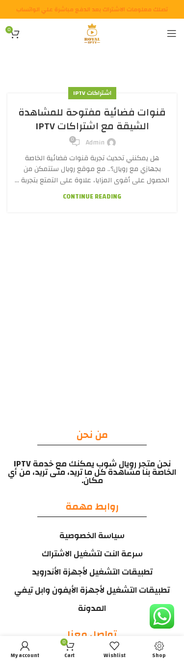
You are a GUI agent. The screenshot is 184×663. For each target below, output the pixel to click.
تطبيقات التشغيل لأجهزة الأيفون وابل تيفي (92, 590)
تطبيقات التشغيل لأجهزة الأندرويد (92, 571)
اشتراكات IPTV (92, 92)
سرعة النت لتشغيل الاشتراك (92, 553)
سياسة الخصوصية (92, 535)
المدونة (92, 608)
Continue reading (92, 197)
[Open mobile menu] (172, 33)
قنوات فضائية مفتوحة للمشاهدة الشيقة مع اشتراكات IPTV (92, 119)
